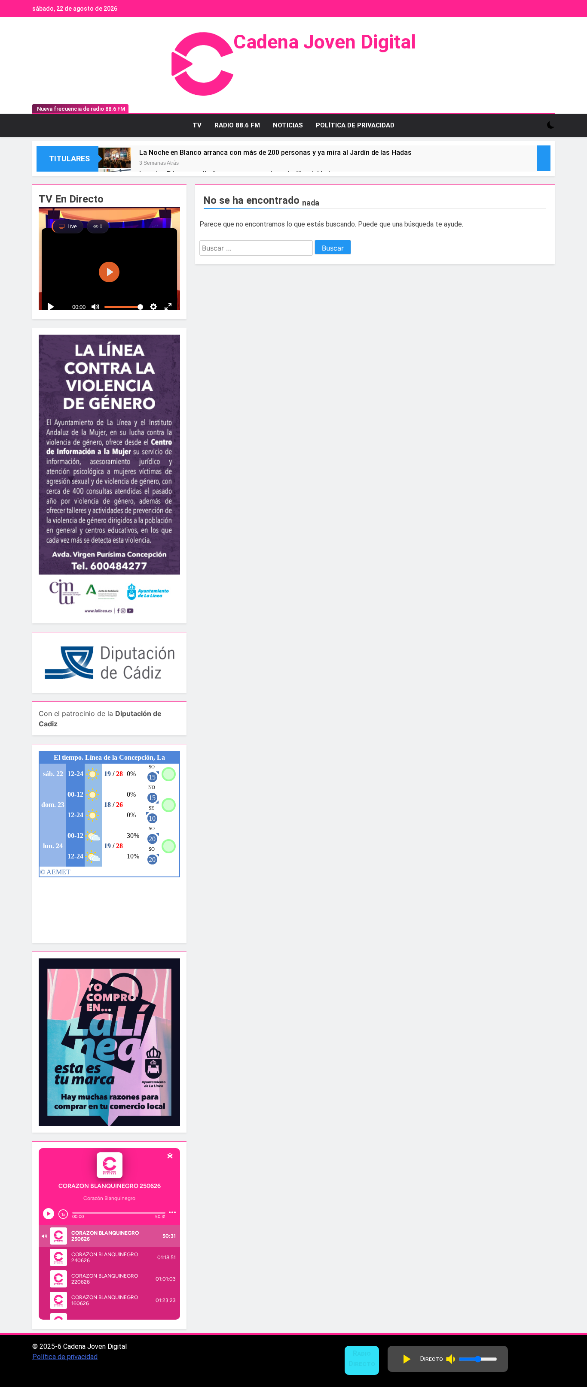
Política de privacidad (65, 1357)
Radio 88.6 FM (237, 125)
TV (197, 125)
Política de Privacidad (355, 125)
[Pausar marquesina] (543, 158)
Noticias (288, 125)
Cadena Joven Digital (324, 41)
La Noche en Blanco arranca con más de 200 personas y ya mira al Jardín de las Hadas (275, 152)
